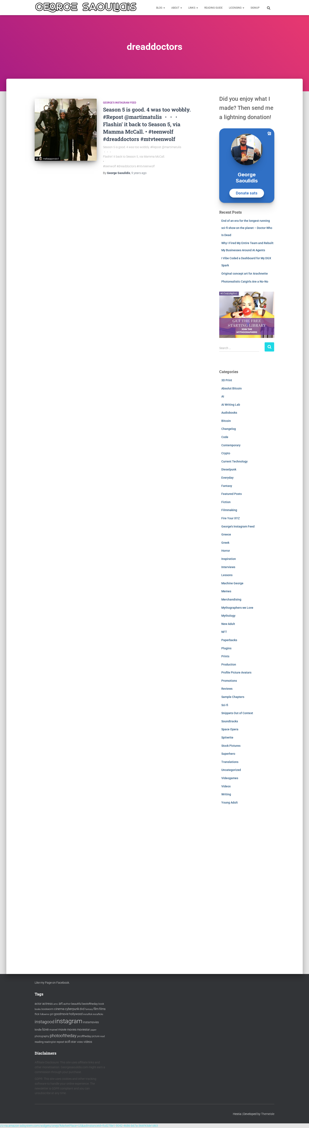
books (38, 1009)
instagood (44, 1021)
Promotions (229, 680)
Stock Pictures (230, 745)
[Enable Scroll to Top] (300, 1119)
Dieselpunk (228, 469)
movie (62, 1029)
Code (224, 437)
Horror (225, 550)
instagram (68, 1021)
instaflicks (98, 1014)
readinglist (50, 1041)
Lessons (226, 575)
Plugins (226, 648)
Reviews (226, 688)
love (45, 1029)
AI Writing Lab (230, 404)
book (101, 1003)
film (96, 1009)
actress (47, 1004)
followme (44, 1014)
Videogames (229, 778)
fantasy (89, 1009)
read (102, 1036)
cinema (59, 1009)
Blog (159, 7)
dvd (82, 1009)
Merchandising (231, 599)
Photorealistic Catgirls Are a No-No (244, 281)
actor (38, 1004)
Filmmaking (229, 510)
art (61, 1004)
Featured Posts (231, 494)
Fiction (226, 502)
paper (93, 1029)
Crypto (225, 453)
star (73, 1041)
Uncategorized (231, 770)
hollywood (76, 1014)
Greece (226, 534)
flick (37, 1014)
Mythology (228, 615)
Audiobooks (229, 412)
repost (60, 1041)
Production (228, 664)
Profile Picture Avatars (236, 672)
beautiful (76, 1003)
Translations (229, 762)
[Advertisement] (247, 885)
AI (222, 396)
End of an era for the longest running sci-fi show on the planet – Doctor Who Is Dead (246, 227)
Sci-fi (224, 705)
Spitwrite (227, 737)
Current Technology (234, 461)
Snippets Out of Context (237, 713)
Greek (225, 542)
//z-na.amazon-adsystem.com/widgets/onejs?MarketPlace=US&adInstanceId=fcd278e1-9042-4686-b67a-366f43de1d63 (79, 1125)
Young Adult (229, 802)
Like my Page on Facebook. (52, 982)
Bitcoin (226, 421)
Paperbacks (229, 640)
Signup (255, 7)
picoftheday (84, 1036)
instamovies (91, 1022)
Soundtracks (229, 721)
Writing (226, 794)
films (102, 1009)
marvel (53, 1029)
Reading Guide (213, 7)
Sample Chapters (232, 697)
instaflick (87, 1014)
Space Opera (229, 729)
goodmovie (61, 1014)
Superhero (228, 753)
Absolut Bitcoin (231, 388)
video (80, 1041)
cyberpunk (72, 1009)
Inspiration (228, 559)
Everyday (227, 477)
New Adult (228, 624)
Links (192, 7)
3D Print (226, 380)
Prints (225, 656)
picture (95, 1036)
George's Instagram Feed (119, 102)
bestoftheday (90, 1003)
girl (51, 1014)
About (175, 7)
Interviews (228, 567)
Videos (226, 786)
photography (42, 1036)
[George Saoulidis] (86, 7)
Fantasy (226, 486)
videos (88, 1041)
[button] (164, 7)
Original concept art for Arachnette (244, 273)
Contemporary (230, 445)
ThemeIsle (267, 1114)
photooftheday (63, 1035)
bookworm (47, 1009)
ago (139, 173)
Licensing (235, 7)
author (67, 1003)
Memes (226, 591)
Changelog (228, 428)
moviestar (83, 1029)
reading (39, 1041)
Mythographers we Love (237, 607)
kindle (38, 1029)
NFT (224, 632)
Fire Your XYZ (230, 518)
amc (55, 1004)
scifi (67, 1042)
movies (71, 1029)
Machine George (232, 583)
